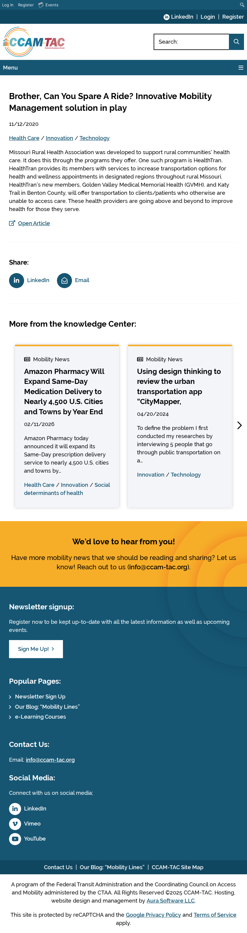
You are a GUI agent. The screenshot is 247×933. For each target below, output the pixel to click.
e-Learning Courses (40, 717)
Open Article (34, 223)
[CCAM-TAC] (34, 42)
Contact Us (58, 867)
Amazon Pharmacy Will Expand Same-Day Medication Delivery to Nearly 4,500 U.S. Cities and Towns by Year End (64, 391)
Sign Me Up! (33, 649)
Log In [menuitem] (8, 4)
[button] (239, 425)
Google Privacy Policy (153, 915)
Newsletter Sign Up (40, 696)
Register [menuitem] (26, 4)
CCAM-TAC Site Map (177, 867)
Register (233, 17)
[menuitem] (242, 5)
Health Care (24, 138)
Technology (95, 138)
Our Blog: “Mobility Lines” (47, 707)
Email (82, 280)
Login (208, 17)
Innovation (59, 138)
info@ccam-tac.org (158, 567)
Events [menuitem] (51, 4)
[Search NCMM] (236, 42)
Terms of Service (215, 915)
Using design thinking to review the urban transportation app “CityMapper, (179, 386)
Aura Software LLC (171, 900)
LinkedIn (182, 17)
